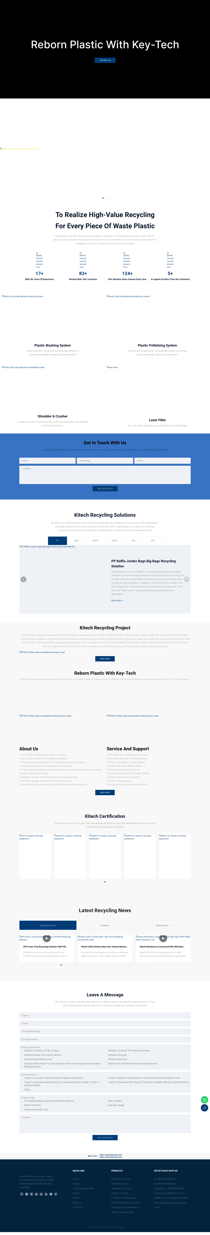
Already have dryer (117, 1059)
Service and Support (128, 748)
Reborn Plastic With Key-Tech (105, 44)
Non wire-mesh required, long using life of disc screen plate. (157, 425)
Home (76, 1178)
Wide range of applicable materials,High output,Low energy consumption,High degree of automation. (157, 352)
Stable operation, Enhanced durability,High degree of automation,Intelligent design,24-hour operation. (52, 352)
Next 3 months (115, 1100)
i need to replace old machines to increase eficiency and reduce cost (144, 1077)
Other (27, 1089)
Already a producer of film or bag (41, 1050)
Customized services (83, 1188)
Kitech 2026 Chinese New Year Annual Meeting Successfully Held (46, 946)
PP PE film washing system (124, 1197)
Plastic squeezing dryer (122, 1212)
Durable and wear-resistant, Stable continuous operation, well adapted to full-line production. (52, 423)
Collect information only (36, 1109)
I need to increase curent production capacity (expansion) (53, 1077)
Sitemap (118, 1227)
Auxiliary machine (119, 1193)
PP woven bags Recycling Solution (138, 564)
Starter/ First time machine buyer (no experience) (132, 1063)
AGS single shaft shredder (124, 1207)
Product (76, 1183)
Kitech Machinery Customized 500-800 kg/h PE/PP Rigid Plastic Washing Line (103, 946)
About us (28, 748)
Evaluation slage (116, 1105)
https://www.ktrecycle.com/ (111, 1157)
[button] (101, 197)
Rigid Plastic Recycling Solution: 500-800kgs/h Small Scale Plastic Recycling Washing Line (163, 946)
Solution (76, 1193)
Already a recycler (117, 1054)
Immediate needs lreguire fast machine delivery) (49, 1100)
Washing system (119, 1183)
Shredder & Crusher (121, 1188)
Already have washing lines (38, 1059)
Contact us (78, 1207)
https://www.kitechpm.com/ (111, 1155)
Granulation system (121, 1178)
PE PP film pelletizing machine (125, 1202)
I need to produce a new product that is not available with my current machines (148, 1082)
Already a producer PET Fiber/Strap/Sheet (128, 1050)
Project (76, 1197)
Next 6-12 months (32, 1105)
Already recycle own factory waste (42, 1054)
